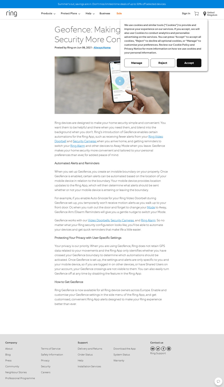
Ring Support (158, 353)
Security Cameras (85, 141)
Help (80, 360)
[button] (218, 381)
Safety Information (52, 354)
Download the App (124, 348)
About (8, 348)
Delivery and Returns (90, 348)
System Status (121, 354)
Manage (136, 63)
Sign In (186, 13)
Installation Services (89, 366)
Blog (8, 354)
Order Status (85, 354)
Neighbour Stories (16, 372)
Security (46, 366)
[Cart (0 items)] (196, 13)
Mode (151, 207)
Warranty (118, 360)
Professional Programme (20, 378)
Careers (45, 372)
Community (12, 366)
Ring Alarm (77, 146)
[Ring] (13, 14)
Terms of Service (51, 348)
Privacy (45, 360)
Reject (162, 63)
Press (8, 360)
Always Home (102, 47)
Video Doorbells (99, 220)
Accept (189, 63)
